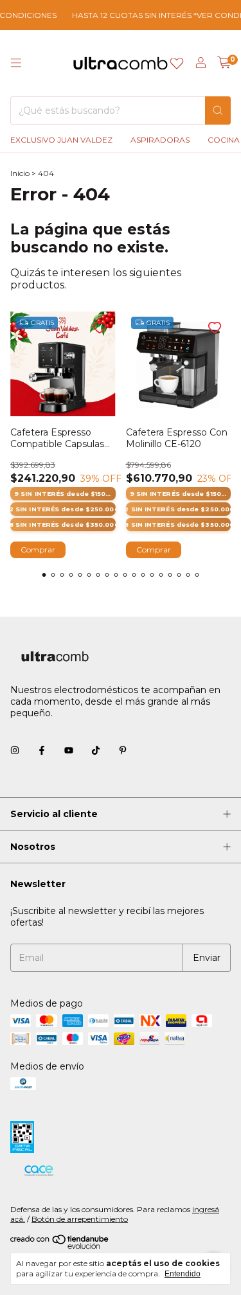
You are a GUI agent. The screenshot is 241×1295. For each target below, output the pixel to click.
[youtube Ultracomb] (68, 750)
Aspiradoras (160, 140)
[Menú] (16, 63)
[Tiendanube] (60, 1246)
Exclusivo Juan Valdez (61, 140)
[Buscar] (218, 110)
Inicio (20, 173)
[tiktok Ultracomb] (95, 750)
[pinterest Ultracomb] (122, 750)
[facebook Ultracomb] (41, 750)
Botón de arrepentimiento (79, 1219)
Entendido (183, 1273)
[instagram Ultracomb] (14, 750)
